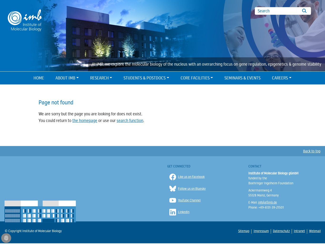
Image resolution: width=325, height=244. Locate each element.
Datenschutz (281, 231)
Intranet (299, 231)
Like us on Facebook (191, 177)
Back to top (311, 151)
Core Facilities (195, 78)
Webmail (314, 231)
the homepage (84, 120)
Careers (280, 78)
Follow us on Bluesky (192, 189)
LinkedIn (183, 212)
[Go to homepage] (24, 19)
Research (99, 78)
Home (39, 78)
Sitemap (243, 231)
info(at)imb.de (267, 202)
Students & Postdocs (144, 78)
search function (130, 120)
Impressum (261, 231)
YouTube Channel (189, 200)
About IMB (65, 78)
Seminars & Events (242, 78)
